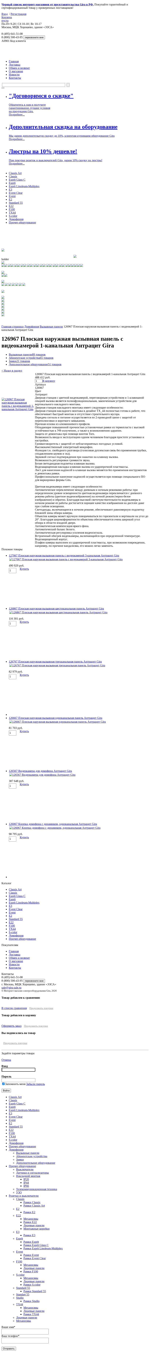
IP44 (26, 1182)
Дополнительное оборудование (35, 364)
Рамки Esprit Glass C (36, 1245)
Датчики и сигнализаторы (32, 1172)
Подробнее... (17, 114)
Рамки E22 (30, 1222)
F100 (12, 209)
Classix (13, 176)
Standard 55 (16, 202)
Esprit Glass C (17, 179)
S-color (13, 215)
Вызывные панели (51, 326)
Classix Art (15, 173)
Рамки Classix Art (34, 1205)
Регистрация (18, 14)
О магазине (16, 71)
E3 (10, 189)
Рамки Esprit (31, 1241)
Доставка (14, 64)
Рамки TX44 (31, 1314)
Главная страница (12, 326)
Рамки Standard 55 (34, 1291)
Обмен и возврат (19, 67)
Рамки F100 (30, 1271)
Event (12, 196)
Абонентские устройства (31, 357)
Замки (19, 361)
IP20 (26, 1179)
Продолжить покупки (41, 1008)
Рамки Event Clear (34, 1258)
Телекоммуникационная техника (36, 1189)
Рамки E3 (29, 1235)
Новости (14, 74)
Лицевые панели (33, 1225)
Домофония (16, 219)
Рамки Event (31, 1255)
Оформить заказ (11, 1025)
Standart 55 (22, 1294)
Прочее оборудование (22, 222)
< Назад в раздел (11, 370)
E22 (11, 206)
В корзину (48, 380)
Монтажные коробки (36, 1228)
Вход (4, 14)
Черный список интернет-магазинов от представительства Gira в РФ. (47, 4)
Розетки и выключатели (24, 1195)
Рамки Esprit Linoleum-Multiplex (43, 1248)
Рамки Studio (31, 1301)
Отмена (6, 1059)
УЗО (19, 1192)
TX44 (12, 212)
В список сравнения (14, 1008)
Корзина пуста (6, 19)
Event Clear (15, 192)
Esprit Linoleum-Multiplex (24, 186)
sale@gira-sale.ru (11, 987)
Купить (24, 568)
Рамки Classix (31, 1202)
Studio (20, 1297)
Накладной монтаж (28, 1176)
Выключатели (24, 1169)
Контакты (15, 77)
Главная (14, 61)
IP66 (26, 1185)
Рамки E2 (29, 1212)
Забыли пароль (35, 1084)
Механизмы (30, 1218)
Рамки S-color (31, 1284)
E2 (10, 199)
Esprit (12, 183)
